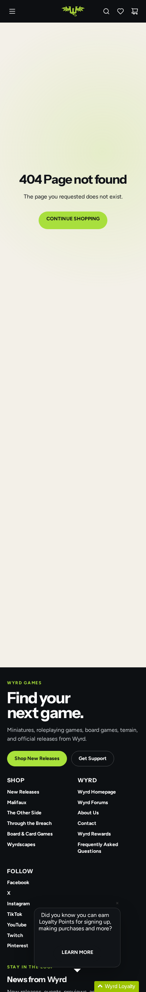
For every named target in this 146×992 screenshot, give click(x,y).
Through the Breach (29, 823)
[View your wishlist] (120, 11)
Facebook (18, 883)
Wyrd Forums (93, 803)
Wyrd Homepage (97, 792)
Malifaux (17, 803)
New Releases (23, 792)
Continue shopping (73, 219)
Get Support (93, 758)
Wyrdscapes (21, 844)
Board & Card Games (30, 834)
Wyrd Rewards (94, 834)
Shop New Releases (37, 758)
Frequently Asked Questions (98, 847)
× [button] (117, 903)
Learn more (77, 952)
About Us (88, 813)
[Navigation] (12, 11)
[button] (86, 986)
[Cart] (135, 11)
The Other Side (24, 813)
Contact (87, 823)
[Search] (106, 11)
